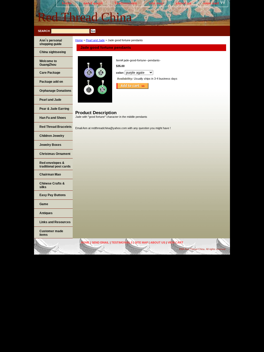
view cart (211, 3)
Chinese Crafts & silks (52, 185)
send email (93, 3)
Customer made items (51, 233)
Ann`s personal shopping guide (50, 42)
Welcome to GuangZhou (48, 62)
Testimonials (125, 3)
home (67, 3)
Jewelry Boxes (50, 145)
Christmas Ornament (54, 154)
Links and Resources (55, 222)
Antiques (46, 213)
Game (43, 204)
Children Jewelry (51, 136)
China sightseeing (52, 52)
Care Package (49, 72)
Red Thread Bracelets (55, 127)
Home (79, 40)
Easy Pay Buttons (52, 195)
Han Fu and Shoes (52, 118)
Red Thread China (84, 17)
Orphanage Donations (55, 91)
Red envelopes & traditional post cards (55, 164)
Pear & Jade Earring (54, 109)
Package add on (51, 81)
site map (156, 3)
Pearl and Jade (95, 40)
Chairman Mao (50, 174)
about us (183, 3)
